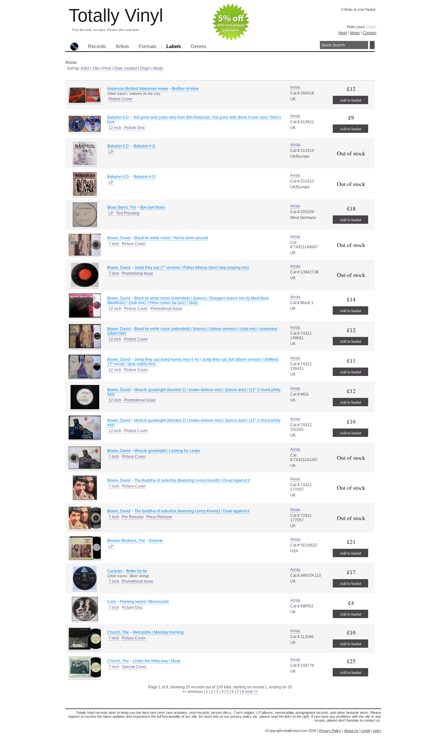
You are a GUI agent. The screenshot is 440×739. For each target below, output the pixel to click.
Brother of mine (185, 88)
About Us (351, 731)
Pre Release (133, 517)
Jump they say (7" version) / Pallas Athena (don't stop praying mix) (191, 267)
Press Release (159, 517)
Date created (125, 68)
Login (371, 27)
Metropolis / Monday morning (158, 632)
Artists (122, 46)
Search (372, 45)
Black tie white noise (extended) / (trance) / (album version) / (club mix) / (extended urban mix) (192, 331)
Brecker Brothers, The (126, 540)
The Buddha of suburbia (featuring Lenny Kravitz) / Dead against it (192, 480)
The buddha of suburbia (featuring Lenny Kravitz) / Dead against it (191, 511)
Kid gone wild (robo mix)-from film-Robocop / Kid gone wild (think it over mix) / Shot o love (194, 119)
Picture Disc (134, 127)
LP (111, 152)
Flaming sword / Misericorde (144, 601)
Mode (158, 68)
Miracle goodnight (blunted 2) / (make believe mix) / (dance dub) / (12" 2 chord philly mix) (194, 392)
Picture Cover (120, 99)
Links (377, 731)
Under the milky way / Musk (156, 661)
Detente (156, 540)
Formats (148, 46)
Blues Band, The (121, 207)
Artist (85, 68)
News (355, 33)
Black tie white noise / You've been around (171, 238)
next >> (251, 691)
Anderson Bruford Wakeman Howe (137, 88)
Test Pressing (127, 213)
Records (97, 46)
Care (111, 601)
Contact (369, 33)
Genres (198, 46)
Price (106, 68)
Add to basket (350, 100)
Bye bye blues (152, 207)
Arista (295, 87)
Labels (173, 46)
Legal (365, 731)
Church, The (118, 632)
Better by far (136, 571)
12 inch (115, 127)
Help (343, 33)
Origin (145, 68)
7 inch (114, 243)
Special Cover (134, 667)
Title (96, 68)
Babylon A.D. (118, 117)
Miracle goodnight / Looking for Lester (167, 450)
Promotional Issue (137, 273)
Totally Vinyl (116, 15)
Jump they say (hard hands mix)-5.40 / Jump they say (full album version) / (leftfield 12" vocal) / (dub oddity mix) (192, 361)
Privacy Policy (330, 731)
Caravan (114, 571)
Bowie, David (118, 238)
